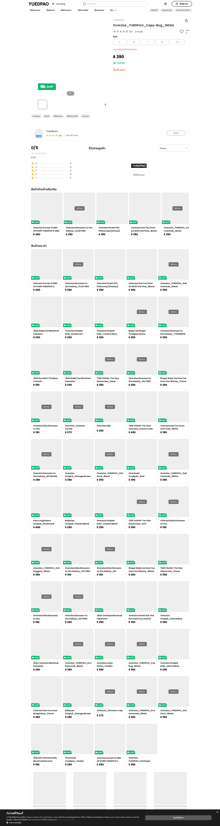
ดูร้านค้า (176, 133)
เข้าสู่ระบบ (184, 3)
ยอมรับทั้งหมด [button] (178, 818)
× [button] (217, 812)
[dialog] (110, 817)
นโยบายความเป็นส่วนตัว (66, 820)
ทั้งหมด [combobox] (163, 148)
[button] (154, 10)
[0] (165, 3)
